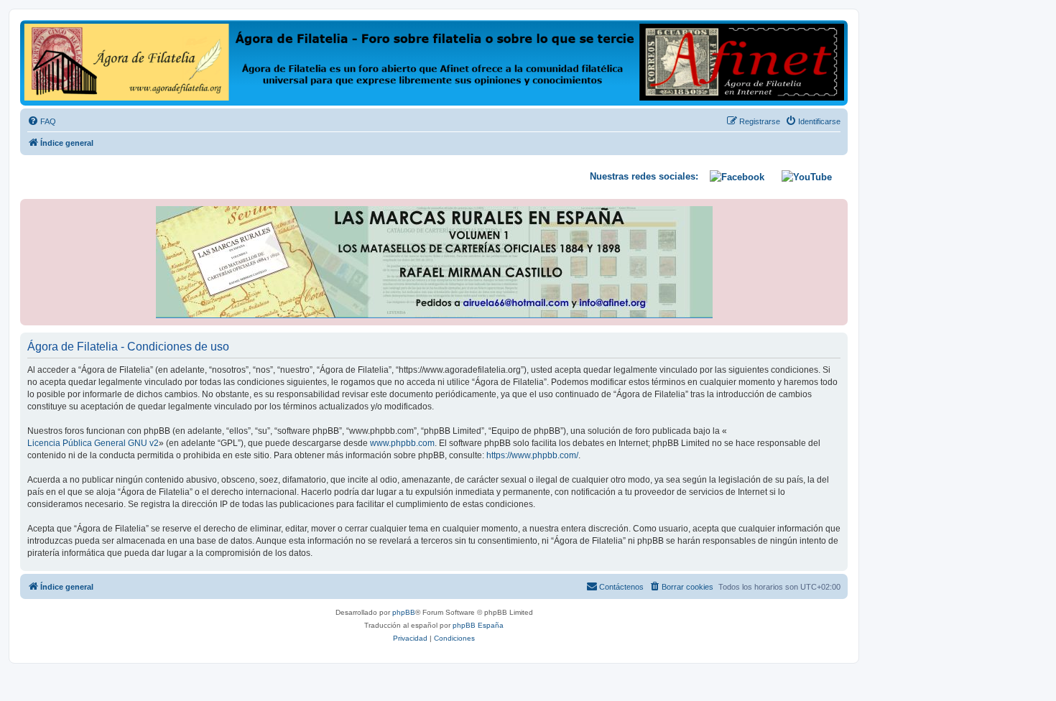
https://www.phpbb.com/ (532, 455)
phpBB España (478, 625)
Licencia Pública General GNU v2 (93, 443)
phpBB (403, 612)
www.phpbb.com (402, 443)
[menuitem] (41, 121)
